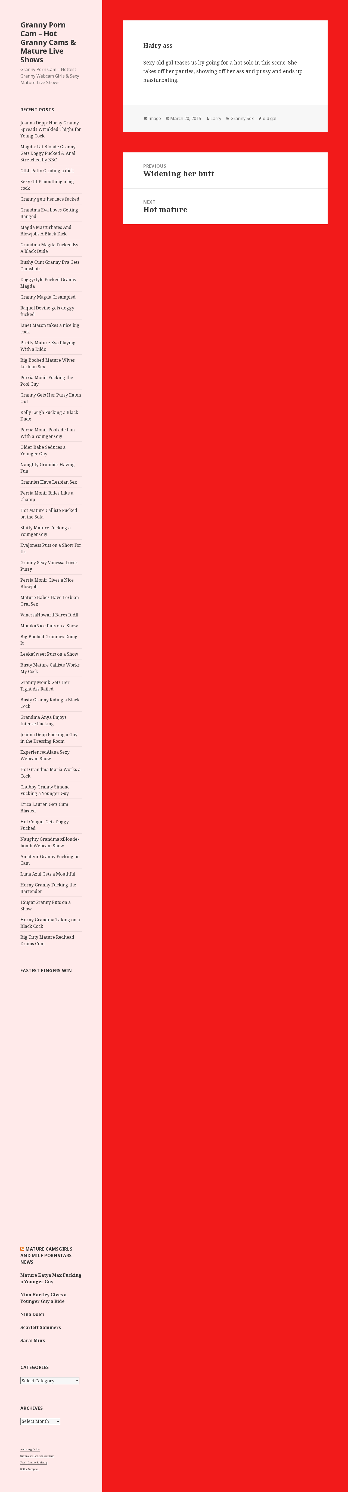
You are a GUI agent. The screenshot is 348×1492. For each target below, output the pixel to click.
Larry (215, 118)
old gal (269, 118)
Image (154, 118)
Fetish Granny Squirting (33, 1462)
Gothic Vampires (29, 1469)
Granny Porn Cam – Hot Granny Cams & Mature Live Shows (48, 42)
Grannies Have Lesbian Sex (48, 482)
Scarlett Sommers (40, 1327)
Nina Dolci (32, 1314)
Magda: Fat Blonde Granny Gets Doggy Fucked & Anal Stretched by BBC (48, 153)
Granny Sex (242, 118)
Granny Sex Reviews (31, 1456)
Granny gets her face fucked (49, 199)
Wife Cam (49, 1456)
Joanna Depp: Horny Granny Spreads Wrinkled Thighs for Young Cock (50, 129)
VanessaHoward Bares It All (49, 615)
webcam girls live (30, 1449)
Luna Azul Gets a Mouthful (47, 874)
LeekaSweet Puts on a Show (49, 654)
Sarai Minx (32, 1340)
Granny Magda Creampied (48, 297)
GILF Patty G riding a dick (47, 171)
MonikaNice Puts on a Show (49, 626)
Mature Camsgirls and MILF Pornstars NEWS (46, 1255)
